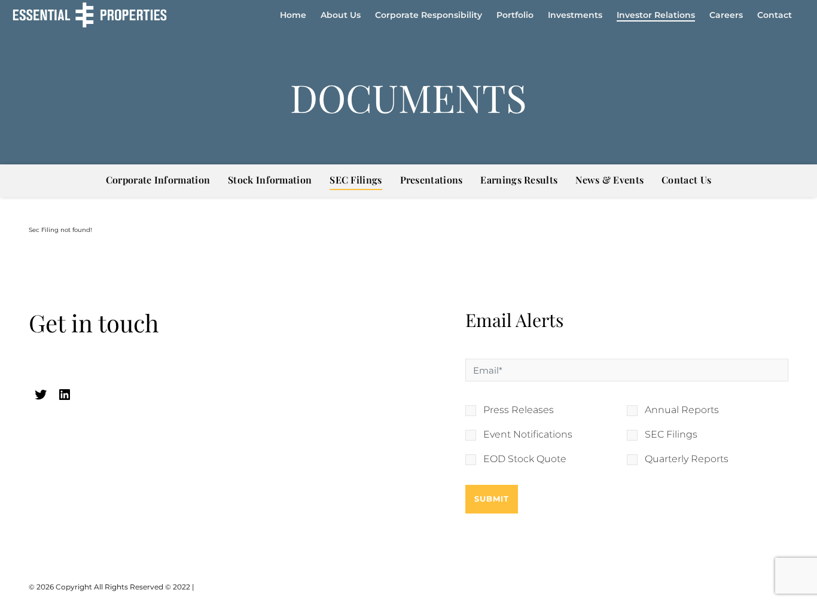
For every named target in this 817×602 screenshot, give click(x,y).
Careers (726, 15)
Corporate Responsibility (428, 15)
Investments (575, 15)
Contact (774, 15)
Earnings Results (518, 179)
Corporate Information (158, 179)
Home (293, 15)
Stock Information (270, 179)
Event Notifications (527, 434)
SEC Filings (356, 179)
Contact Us (686, 179)
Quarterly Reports (686, 459)
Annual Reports (682, 410)
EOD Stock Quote (524, 459)
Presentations (431, 179)
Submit (491, 498)
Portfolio (515, 15)
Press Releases (518, 410)
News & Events (609, 179)
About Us (341, 15)
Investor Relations (656, 15)
